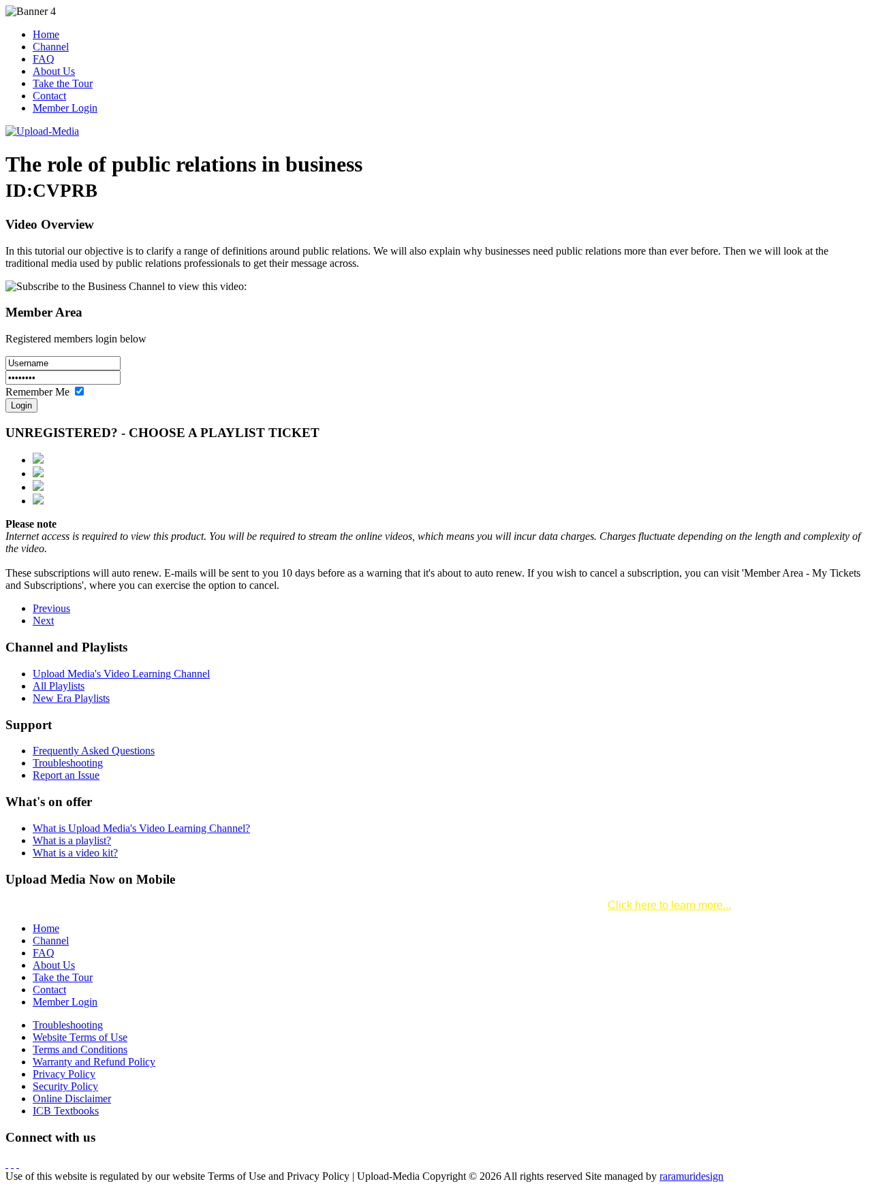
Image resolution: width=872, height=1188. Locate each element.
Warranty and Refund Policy (94, 1061)
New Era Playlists (71, 698)
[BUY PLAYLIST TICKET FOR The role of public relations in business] (38, 460)
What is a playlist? (72, 840)
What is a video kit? (75, 852)
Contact (49, 95)
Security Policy (65, 1086)
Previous (51, 608)
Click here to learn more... (669, 905)
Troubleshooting (68, 763)
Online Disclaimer (72, 1098)
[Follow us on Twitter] (12, 1164)
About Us (54, 71)
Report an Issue (66, 775)
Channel (51, 46)
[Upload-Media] (42, 131)
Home (46, 34)
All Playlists (58, 686)
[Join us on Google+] (17, 1164)
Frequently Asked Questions (94, 750)
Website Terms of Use (80, 1037)
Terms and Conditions (80, 1049)
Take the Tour (63, 83)
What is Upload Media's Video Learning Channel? (141, 828)
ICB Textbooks (66, 1111)
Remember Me (38, 392)
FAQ (43, 59)
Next (43, 620)
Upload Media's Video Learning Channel (121, 673)
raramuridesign (691, 1176)
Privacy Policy (64, 1074)
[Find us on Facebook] (6, 1164)
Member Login (65, 108)
